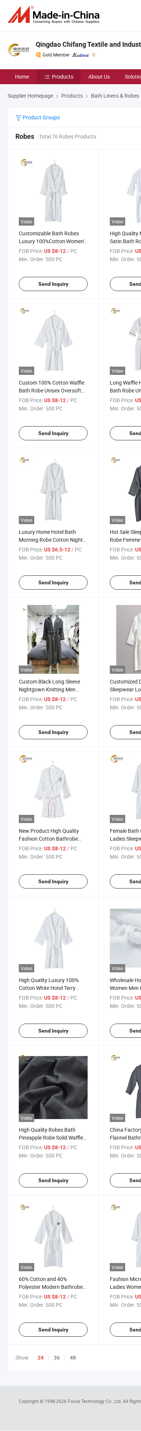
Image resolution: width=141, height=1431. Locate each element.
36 (57, 1357)
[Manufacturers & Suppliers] (55, 15)
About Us (99, 76)
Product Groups (40, 117)
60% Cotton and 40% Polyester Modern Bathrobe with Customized (51, 1286)
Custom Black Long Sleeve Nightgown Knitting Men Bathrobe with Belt (49, 689)
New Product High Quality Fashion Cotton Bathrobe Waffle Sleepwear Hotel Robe (52, 838)
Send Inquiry (53, 284)
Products (62, 76)
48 (73, 1357)
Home (22, 76)
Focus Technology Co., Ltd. (95, 1401)
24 (41, 1358)
